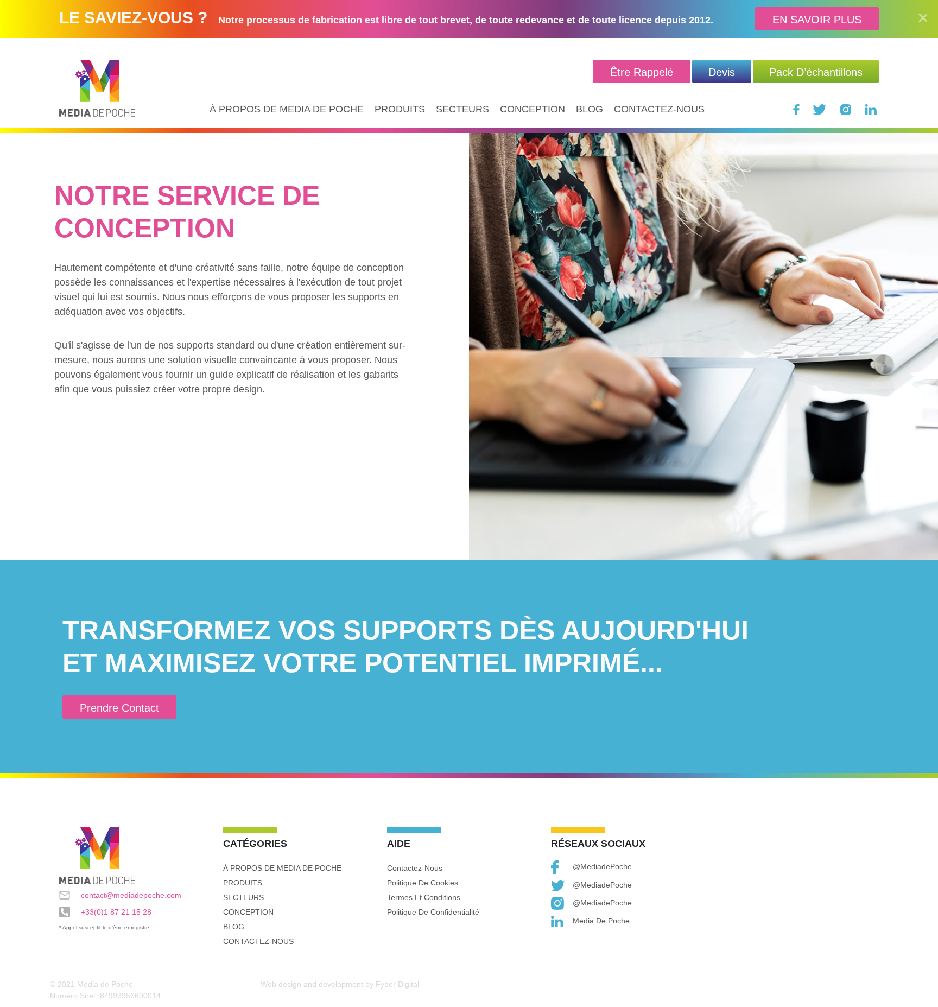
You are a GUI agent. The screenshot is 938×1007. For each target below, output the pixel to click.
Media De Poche (601, 920)
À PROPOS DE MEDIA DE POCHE (287, 109)
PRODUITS (400, 109)
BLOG (589, 109)
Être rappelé (641, 72)
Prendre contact (119, 708)
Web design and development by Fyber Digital (340, 984)
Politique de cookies (422, 882)
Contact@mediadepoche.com (131, 895)
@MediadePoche (602, 866)
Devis (721, 72)
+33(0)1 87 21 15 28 (116, 912)
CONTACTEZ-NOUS (659, 109)
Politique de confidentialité (433, 912)
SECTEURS (462, 109)
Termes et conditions (423, 897)
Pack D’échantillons (816, 72)
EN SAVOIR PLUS (816, 20)
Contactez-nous (414, 868)
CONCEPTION (532, 109)
